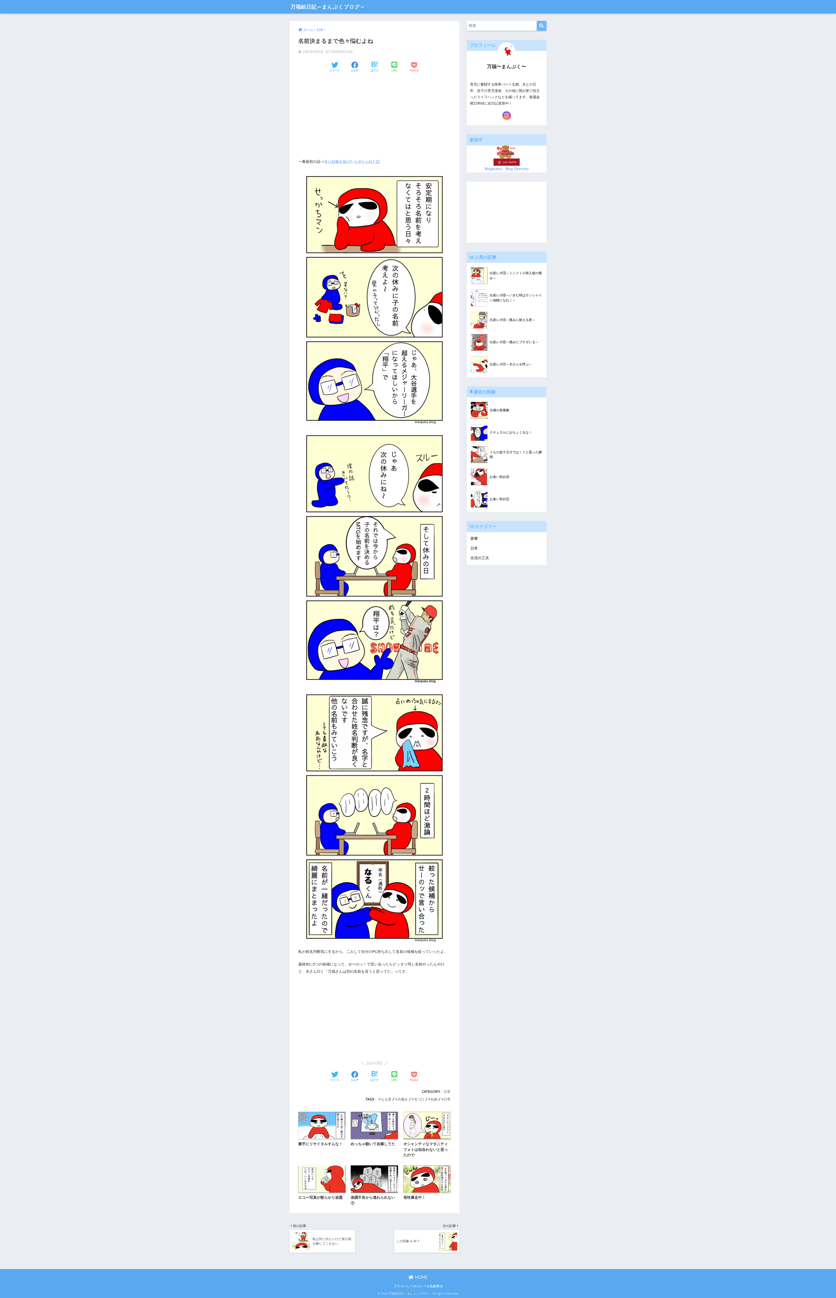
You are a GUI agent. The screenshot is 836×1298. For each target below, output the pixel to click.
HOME (420, 1277)
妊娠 (434, 1099)
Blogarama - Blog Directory (507, 169)
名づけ (419, 1099)
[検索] (541, 26)
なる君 (386, 1099)
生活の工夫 (479, 558)
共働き (403, 1099)
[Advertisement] (374, 109)
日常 (447, 1091)
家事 (474, 539)
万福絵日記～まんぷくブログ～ (328, 6)
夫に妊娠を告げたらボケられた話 (352, 162)
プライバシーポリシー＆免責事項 (418, 1286)
